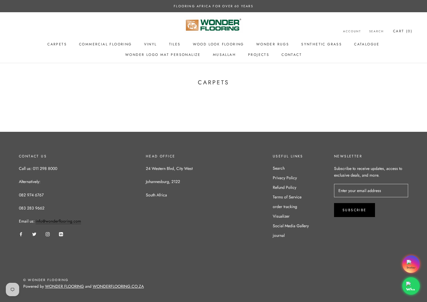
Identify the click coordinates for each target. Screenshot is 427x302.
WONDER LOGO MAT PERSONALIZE (163, 54)
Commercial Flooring (105, 44)
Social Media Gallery (291, 226)
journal (279, 235)
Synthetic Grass (321, 44)
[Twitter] (34, 234)
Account (352, 31)
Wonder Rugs (272, 44)
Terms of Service (287, 197)
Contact (291, 54)
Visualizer (281, 216)
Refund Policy (284, 187)
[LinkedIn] (61, 234)
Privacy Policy (285, 178)
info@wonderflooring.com (58, 221)
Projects (258, 54)
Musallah (224, 54)
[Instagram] (48, 234)
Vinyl (150, 44)
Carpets (57, 44)
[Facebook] (21, 234)
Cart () (402, 31)
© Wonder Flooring (46, 280)
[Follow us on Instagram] (411, 264)
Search (376, 31)
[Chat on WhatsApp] (411, 286)
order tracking (285, 206)
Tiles (175, 44)
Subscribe (354, 210)
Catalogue (367, 44)
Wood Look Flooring (218, 44)
